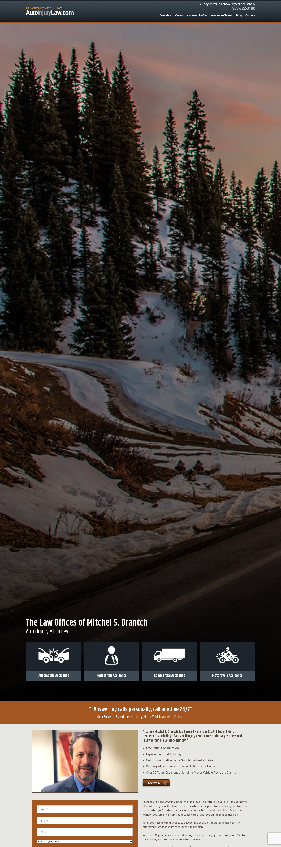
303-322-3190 (243, 8)
